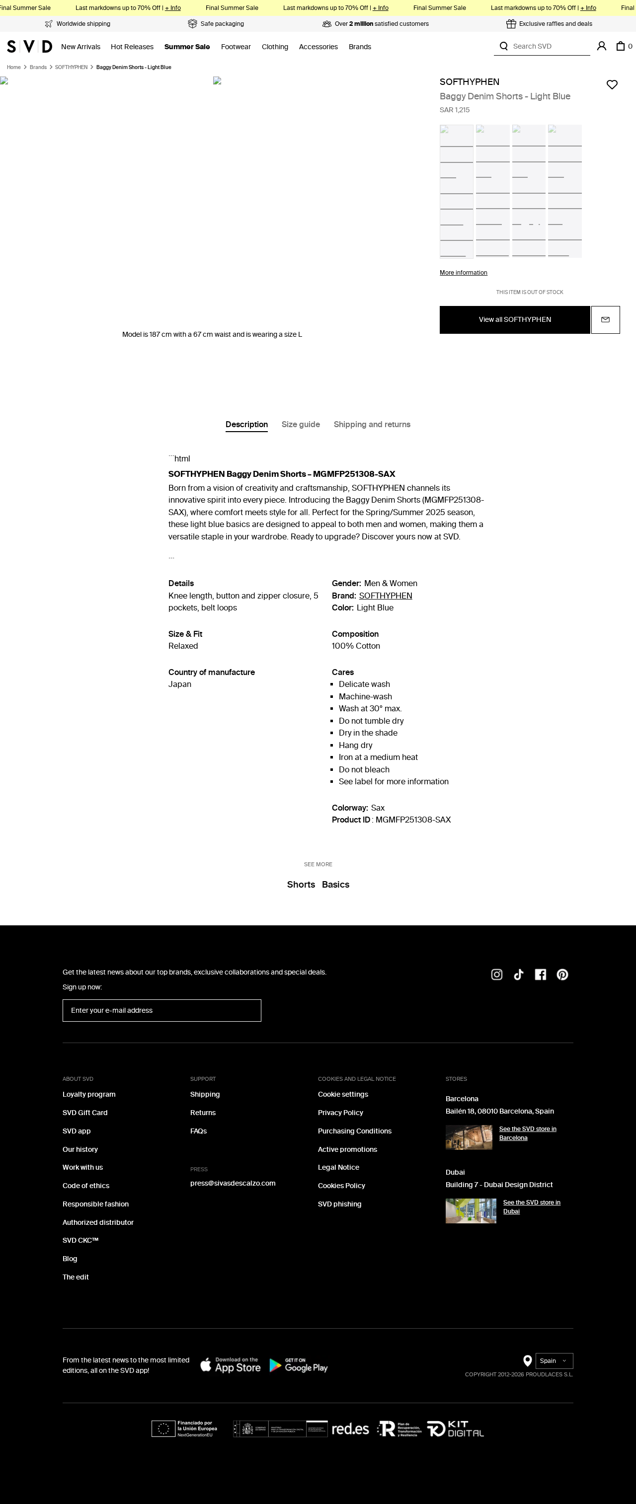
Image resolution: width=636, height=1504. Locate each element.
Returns (203, 1113)
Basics (335, 885)
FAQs (198, 1131)
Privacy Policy (340, 1113)
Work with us (83, 1167)
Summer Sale (187, 47)
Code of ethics (86, 1186)
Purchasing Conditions (355, 1131)
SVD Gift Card (85, 1113)
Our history (80, 1149)
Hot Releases (132, 47)
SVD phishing (340, 1204)
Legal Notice (338, 1167)
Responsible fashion (96, 1204)
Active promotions (347, 1149)
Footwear (236, 47)
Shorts (301, 885)
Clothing (275, 47)
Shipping (205, 1094)
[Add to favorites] (612, 84)
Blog (70, 1259)
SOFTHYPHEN (71, 68)
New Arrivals (80, 47)
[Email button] (605, 320)
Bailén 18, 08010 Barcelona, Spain (500, 1111)
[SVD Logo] (29, 46)
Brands (360, 47)
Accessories (318, 47)
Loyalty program (89, 1094)
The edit (76, 1277)
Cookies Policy (341, 1186)
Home (14, 68)
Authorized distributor (98, 1222)
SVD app (77, 1131)
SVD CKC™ (80, 1240)
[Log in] (601, 46)
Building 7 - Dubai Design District (499, 1185)
